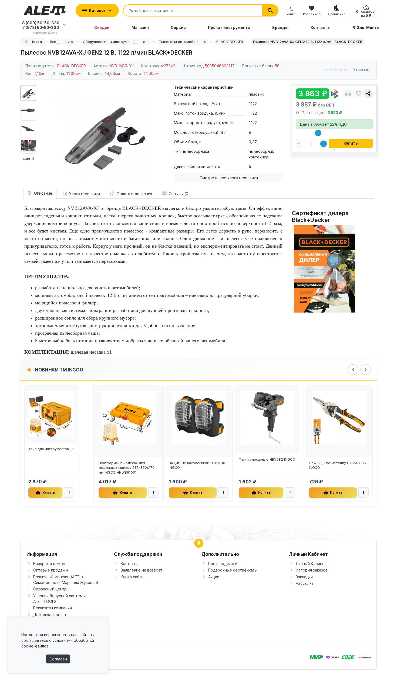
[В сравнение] (348, 93)
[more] (69, 492)
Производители (222, 563)
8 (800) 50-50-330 (40, 23)
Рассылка (305, 583)
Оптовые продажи (50, 570)
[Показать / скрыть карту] (198, 543)
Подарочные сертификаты (232, 570)
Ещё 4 (28, 158)
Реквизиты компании (52, 608)
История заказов (312, 570)
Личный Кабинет (311, 563)
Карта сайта (132, 576)
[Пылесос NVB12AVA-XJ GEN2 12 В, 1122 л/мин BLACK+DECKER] (104, 133)
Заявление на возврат (141, 570)
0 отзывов (362, 69)
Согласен (58, 659)
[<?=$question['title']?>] (325, 268)
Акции (213, 576)
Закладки (304, 576)
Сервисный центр (50, 589)
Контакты (129, 563)
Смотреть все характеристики (229, 177)
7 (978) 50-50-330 (40, 27)
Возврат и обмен (49, 563)
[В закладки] (358, 93)
